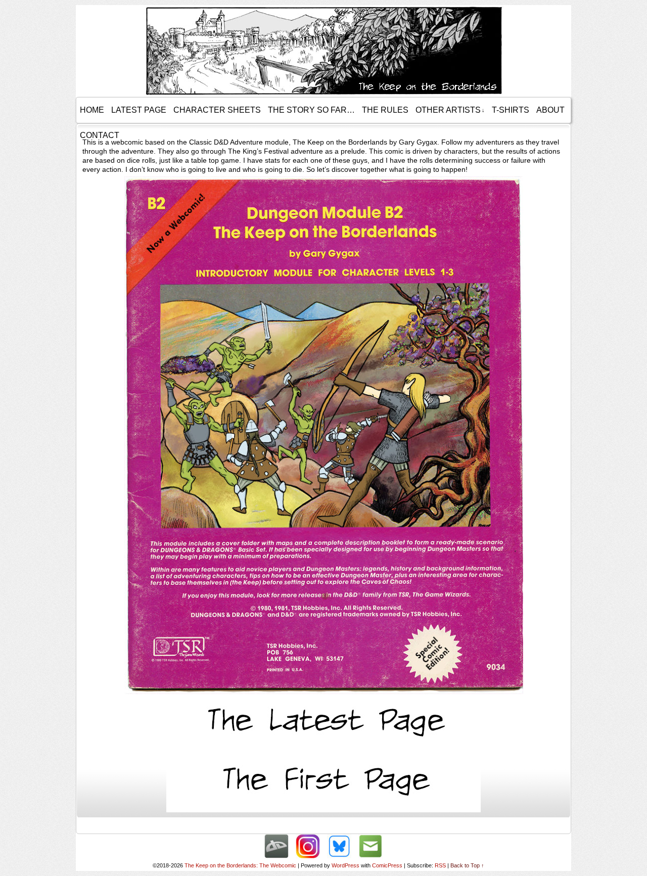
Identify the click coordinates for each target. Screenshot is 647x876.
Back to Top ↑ (467, 865)
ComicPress (387, 865)
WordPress (345, 865)
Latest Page (138, 110)
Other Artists (450, 110)
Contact (99, 135)
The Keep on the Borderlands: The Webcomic (240, 865)
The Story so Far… (311, 110)
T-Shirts (510, 110)
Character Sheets (217, 110)
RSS (440, 865)
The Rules (385, 110)
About (550, 110)
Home (92, 110)
